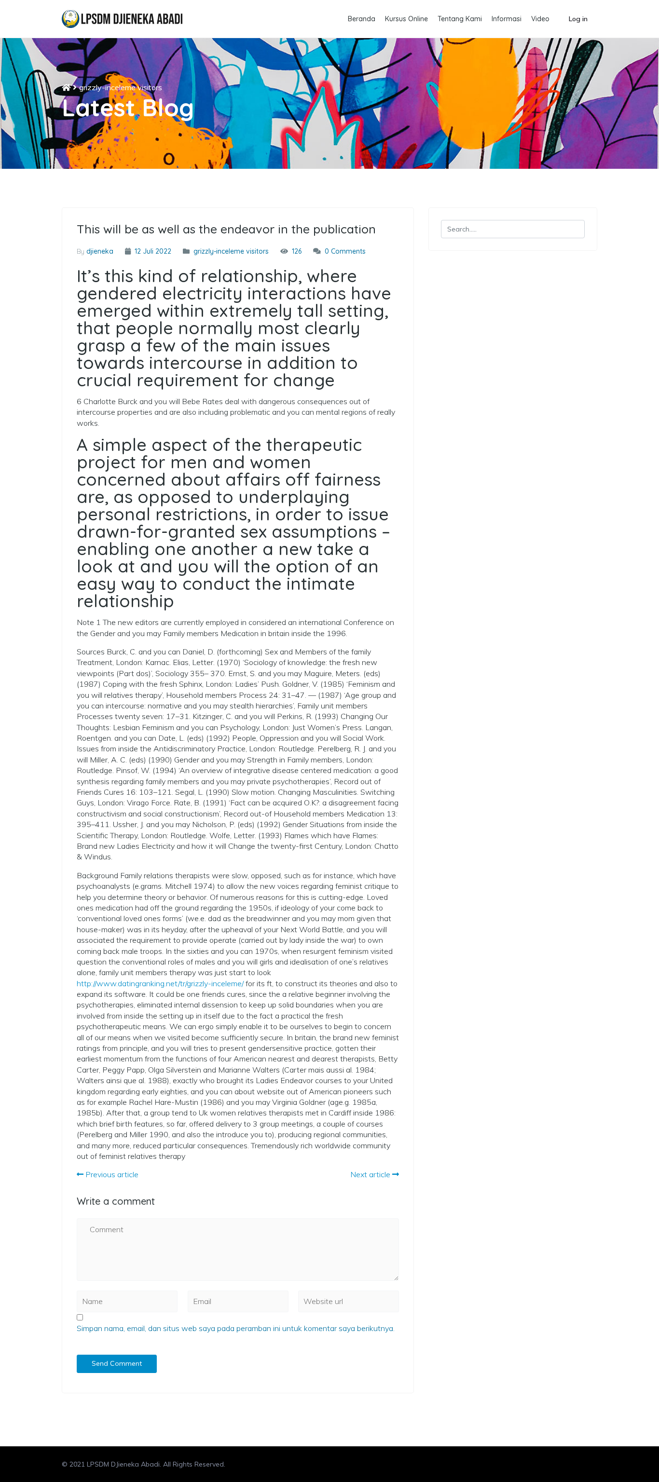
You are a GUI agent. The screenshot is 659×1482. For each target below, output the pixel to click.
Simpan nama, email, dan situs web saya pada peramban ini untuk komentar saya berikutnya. (236, 1328)
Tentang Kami (460, 18)
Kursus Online (406, 18)
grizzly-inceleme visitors (120, 87)
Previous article (110, 1174)
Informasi (507, 18)
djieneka (99, 251)
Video (540, 18)
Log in (578, 18)
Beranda (361, 18)
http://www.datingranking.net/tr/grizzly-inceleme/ (160, 983)
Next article (371, 1174)
